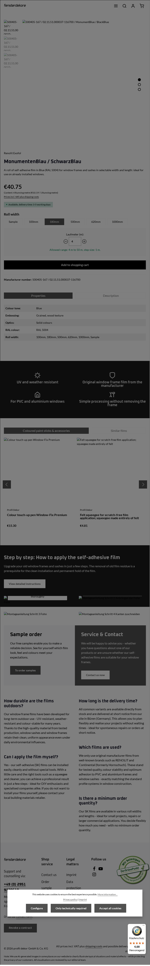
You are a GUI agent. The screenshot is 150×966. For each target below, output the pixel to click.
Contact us (49, 875)
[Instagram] (94, 875)
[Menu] (116, 6)
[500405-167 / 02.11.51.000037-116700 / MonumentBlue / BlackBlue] (84, 81)
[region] (75, 81)
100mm (33, 221)
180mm (54, 221)
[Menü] (143, 926)
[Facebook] (94, 870)
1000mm (117, 221)
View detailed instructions (25, 583)
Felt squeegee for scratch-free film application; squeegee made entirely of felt (109, 516)
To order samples (25, 670)
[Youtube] (101, 870)
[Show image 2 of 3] (139, 84)
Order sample (46, 885)
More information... (108, 894)
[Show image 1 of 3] (139, 79)
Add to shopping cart (75, 265)
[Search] (124, 6)
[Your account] (133, 6)
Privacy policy (70, 899)
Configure (37, 908)
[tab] (111, 296)
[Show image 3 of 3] (139, 89)
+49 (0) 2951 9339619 (15, 887)
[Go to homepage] (15, 6)
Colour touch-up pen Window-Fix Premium (37, 515)
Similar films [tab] (119, 430)
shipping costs (93, 946)
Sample (13, 221)
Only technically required (71, 908)
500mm (75, 221)
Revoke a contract (20, 928)
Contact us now (95, 675)
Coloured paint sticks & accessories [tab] (46, 430)
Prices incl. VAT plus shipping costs (21, 196)
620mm (96, 221)
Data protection (73, 885)
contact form (24, 917)
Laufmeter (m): (75, 234)
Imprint (71, 875)
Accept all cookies (110, 908)
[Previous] (7, 484)
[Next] (143, 484)
